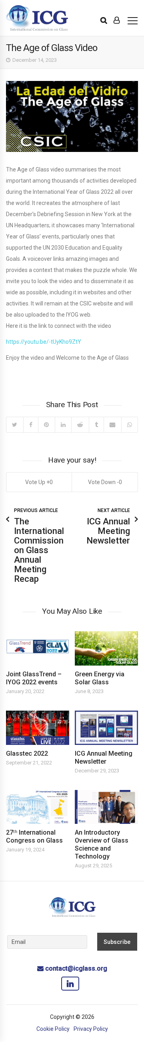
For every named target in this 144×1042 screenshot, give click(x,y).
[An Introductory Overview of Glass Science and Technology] (106, 807)
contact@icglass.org (76, 968)
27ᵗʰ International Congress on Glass (34, 836)
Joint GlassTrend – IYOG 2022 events (34, 678)
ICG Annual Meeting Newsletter (103, 757)
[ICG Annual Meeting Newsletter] (106, 728)
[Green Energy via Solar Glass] (106, 648)
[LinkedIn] (63, 424)
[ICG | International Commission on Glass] (37, 18)
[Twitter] (14, 424)
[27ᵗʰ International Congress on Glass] (37, 807)
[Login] (116, 20)
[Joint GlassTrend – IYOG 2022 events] (37, 648)
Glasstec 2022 (27, 753)
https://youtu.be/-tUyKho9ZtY (43, 342)
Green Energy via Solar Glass (99, 678)
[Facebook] (30, 424)
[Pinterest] (46, 424)
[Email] (112, 424)
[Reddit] (80, 424)
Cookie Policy (53, 1029)
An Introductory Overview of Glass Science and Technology (101, 844)
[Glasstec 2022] (37, 728)
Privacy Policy (91, 1029)
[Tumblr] (96, 424)
